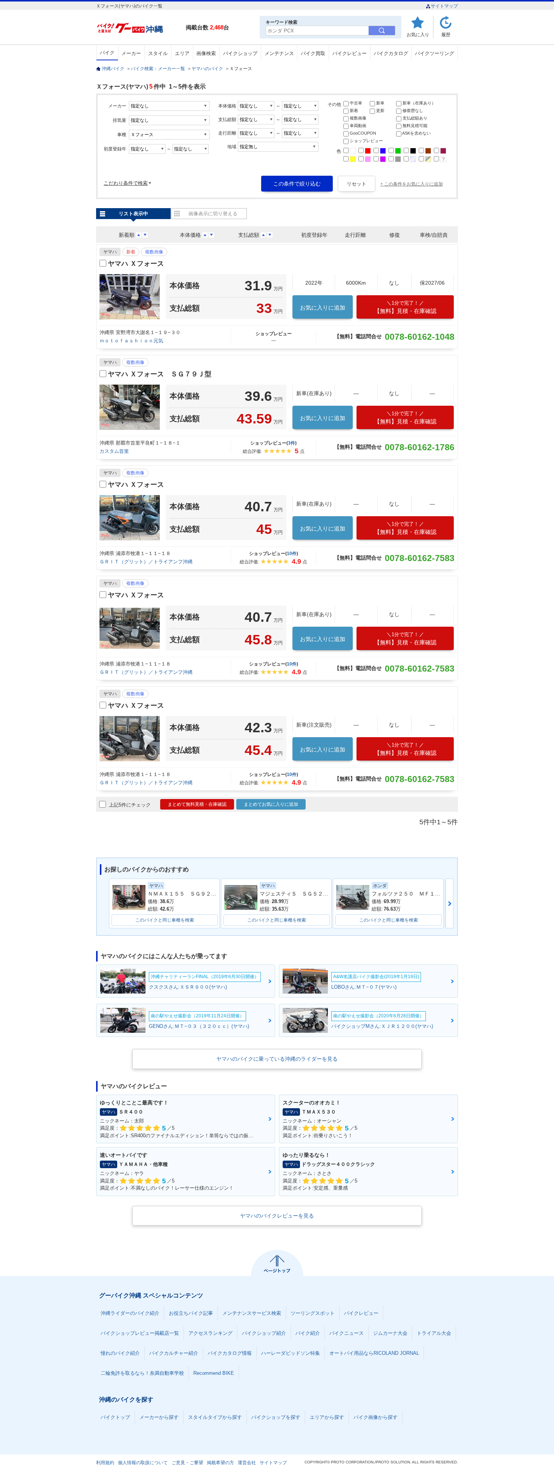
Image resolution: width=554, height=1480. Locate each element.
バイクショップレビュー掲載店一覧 (140, 1333)
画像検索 (206, 53)
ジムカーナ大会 (390, 1333)
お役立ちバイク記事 (191, 1313)
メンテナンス (279, 53)
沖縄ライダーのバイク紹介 (130, 1313)
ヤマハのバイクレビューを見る (277, 1216)
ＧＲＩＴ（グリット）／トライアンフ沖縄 (146, 561)
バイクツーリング (434, 53)
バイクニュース (346, 1333)
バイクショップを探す (275, 1417)
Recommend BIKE (213, 1373)
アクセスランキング (210, 1333)
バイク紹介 (307, 1333)
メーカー (131, 53)
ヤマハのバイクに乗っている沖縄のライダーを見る (277, 1059)
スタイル (158, 53)
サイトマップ (444, 6)
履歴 (445, 34)
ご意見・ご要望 (187, 1462)
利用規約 (105, 1462)
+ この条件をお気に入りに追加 (411, 184)
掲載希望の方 (220, 1462)
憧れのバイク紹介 (120, 1353)
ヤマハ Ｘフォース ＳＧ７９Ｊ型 (159, 374)
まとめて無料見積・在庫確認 (197, 804)
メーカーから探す (159, 1417)
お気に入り (418, 34)
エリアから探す (327, 1417)
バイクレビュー (349, 53)
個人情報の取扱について (143, 1462)
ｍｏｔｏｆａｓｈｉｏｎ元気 (131, 340)
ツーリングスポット (313, 1313)
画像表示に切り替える (212, 213)
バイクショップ (240, 53)
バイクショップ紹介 (264, 1333)
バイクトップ (115, 1417)
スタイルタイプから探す (215, 1417)
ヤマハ (110, 252)
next (449, 903)
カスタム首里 (114, 451)
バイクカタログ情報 (230, 1353)
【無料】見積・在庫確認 (405, 307)
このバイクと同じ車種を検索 (164, 920)
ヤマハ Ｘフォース (136, 263)
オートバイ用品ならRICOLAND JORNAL (374, 1353)
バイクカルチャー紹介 (173, 1353)
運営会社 (247, 1462)
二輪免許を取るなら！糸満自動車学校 (142, 1373)
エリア (182, 53)
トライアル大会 (434, 1333)
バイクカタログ (391, 53)
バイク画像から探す (376, 1417)
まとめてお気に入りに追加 (271, 804)
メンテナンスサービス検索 (251, 1313)
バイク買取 (313, 53)
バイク (107, 52)
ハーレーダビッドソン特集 (290, 1353)
